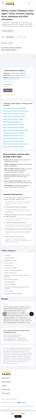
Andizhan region (23, 77)
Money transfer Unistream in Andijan (13, 141)
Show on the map (7, 81)
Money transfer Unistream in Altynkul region (15, 130)
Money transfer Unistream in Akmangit (14, 116)
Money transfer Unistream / (9, 50)
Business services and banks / (12, 47)
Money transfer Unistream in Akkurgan (14, 113)
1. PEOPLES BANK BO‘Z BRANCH (14, 70)
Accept (18, 416)
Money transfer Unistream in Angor (13, 135)
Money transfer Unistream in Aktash (13, 119)
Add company (6, 393)
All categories (6, 378)
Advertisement (6, 389)
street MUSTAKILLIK (12, 79)
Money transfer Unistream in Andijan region (15, 144)
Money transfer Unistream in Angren (13, 138)
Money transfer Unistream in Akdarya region (15, 111)
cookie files (16, 413)
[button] (18, 95)
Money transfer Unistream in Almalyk (13, 124)
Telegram (23, 402)
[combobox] (30, 3)
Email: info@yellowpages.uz (10, 399)
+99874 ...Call (7, 90)
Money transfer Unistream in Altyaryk (13, 127)
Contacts (4, 385)
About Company (6, 381)
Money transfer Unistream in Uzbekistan (14, 108)
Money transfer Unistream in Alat (12, 122)
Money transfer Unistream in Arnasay (13, 146)
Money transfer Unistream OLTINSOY (13, 133)
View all (32, 250)
